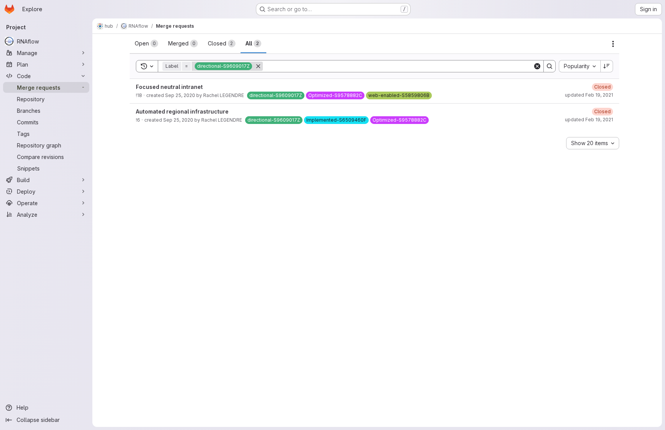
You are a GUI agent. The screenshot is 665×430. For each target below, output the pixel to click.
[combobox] (579, 66)
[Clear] (537, 66)
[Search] (549, 66)
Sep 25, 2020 (180, 95)
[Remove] (258, 66)
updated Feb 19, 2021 (589, 95)
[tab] (146, 43)
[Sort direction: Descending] (607, 66)
